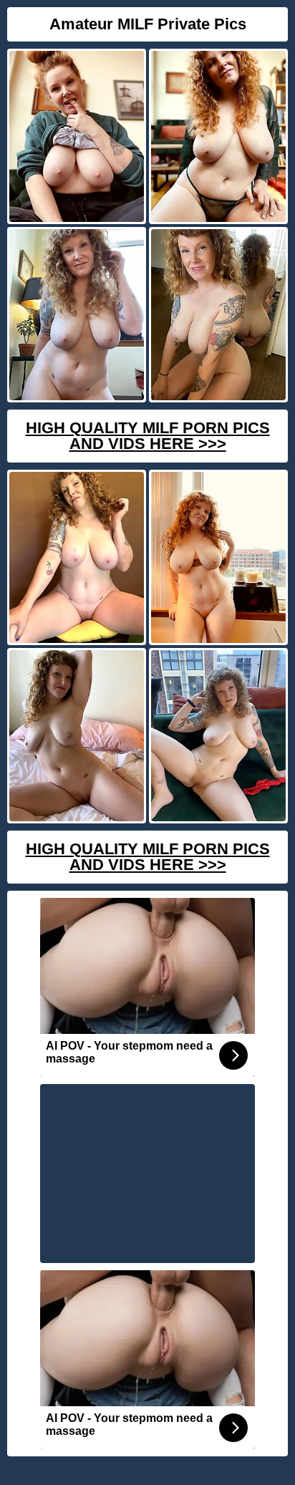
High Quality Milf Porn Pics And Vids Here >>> (148, 436)
